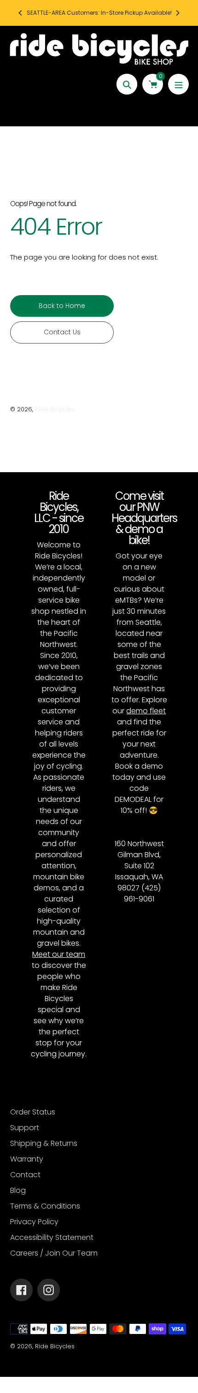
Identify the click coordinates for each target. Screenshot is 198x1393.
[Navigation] (178, 84)
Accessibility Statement (51, 1237)
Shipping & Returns (43, 1143)
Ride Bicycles (55, 409)
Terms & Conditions (45, 1206)
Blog (18, 1190)
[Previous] (20, 13)
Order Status (32, 1112)
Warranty (26, 1159)
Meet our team (58, 954)
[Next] (177, 13)
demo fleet (146, 710)
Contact (25, 1174)
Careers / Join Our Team (54, 1253)
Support (24, 1127)
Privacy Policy (34, 1221)
